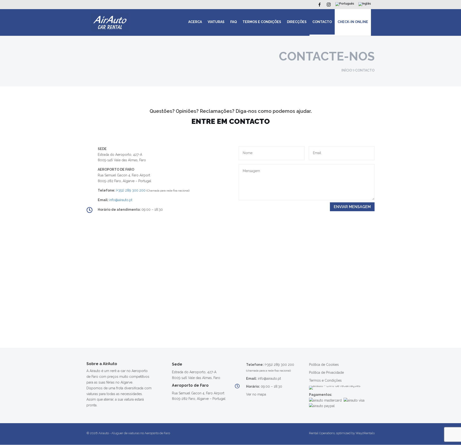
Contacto (322, 22)
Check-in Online (353, 22)
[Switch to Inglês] (364, 5)
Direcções (297, 22)
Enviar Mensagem (352, 206)
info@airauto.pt (120, 200)
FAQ (233, 22)
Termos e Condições (262, 22)
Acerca (195, 22)
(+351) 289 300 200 (131, 190)
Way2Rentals (365, 433)
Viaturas (216, 22)
